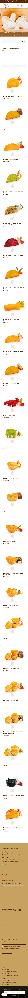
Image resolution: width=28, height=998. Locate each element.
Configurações (14, 995)
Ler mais (12, 790)
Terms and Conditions (7, 880)
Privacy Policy (5, 875)
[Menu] (18, 5)
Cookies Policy (6, 877)
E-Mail (3, 926)
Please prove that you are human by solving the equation (12, 940)
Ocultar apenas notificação (17, 992)
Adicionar (12, 91)
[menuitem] (6, 32)
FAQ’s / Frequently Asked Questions (11, 883)
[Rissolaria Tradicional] (3, 41)
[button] (4, 994)
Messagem (4, 930)
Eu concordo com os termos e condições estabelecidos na (11, 947)
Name (3, 923)
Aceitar (6, 992)
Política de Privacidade (15, 948)
